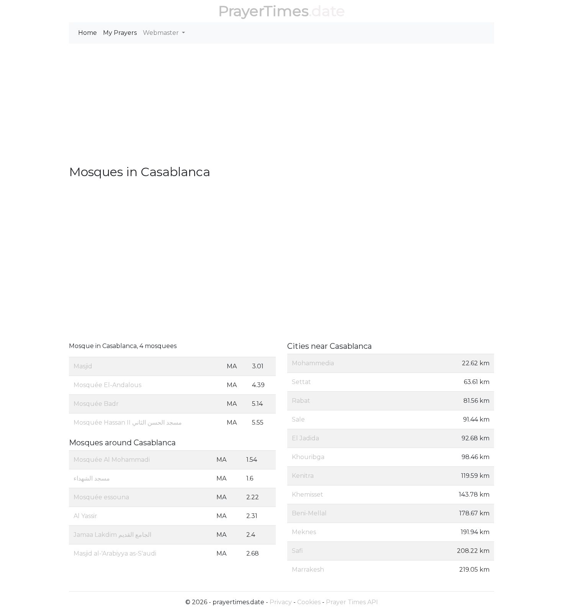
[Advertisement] (281, 107)
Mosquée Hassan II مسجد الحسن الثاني (128, 422)
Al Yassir (85, 516)
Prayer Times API (352, 602)
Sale (298, 419)
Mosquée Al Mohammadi (112, 459)
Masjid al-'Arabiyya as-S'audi (115, 553)
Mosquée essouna (101, 497)
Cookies (309, 602)
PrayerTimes (263, 11)
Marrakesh (308, 569)
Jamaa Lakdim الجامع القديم (112, 534)
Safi (297, 550)
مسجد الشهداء (92, 478)
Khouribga (308, 457)
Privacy (281, 602)
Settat (301, 382)
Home (87, 32)
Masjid (83, 366)
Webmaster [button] (161, 32)
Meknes (304, 532)
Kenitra (303, 475)
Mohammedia (313, 363)
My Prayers (120, 32)
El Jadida (305, 438)
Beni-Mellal (309, 513)
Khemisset (307, 494)
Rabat (301, 400)
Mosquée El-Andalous (107, 385)
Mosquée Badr (96, 403)
